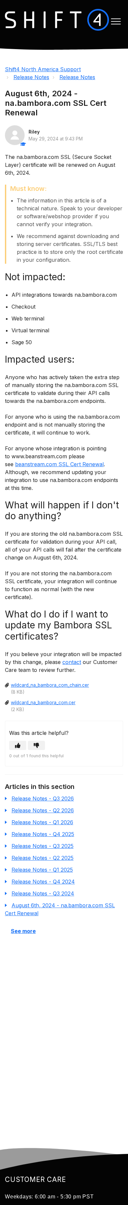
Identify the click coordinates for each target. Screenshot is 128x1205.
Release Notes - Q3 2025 (42, 846)
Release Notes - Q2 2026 (42, 810)
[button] (116, 21)
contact (71, 662)
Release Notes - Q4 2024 (43, 881)
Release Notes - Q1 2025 (42, 869)
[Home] (57, 20)
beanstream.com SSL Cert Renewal (59, 464)
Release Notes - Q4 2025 (42, 834)
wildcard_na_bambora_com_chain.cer (50, 685)
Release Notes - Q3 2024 (42, 893)
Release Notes (31, 77)
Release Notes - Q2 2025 (42, 858)
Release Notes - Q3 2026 (42, 798)
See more (23, 931)
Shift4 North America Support (43, 69)
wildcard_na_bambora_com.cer (43, 702)
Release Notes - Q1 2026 (42, 822)
